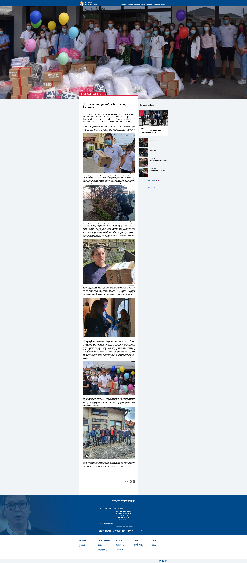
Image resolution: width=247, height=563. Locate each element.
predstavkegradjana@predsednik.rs (123, 526)
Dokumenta (157, 4)
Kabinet (99, 544)
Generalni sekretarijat (139, 4)
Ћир (167, 1)
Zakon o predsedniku (138, 543)
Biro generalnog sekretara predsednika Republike (103, 551)
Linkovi (153, 544)
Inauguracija (82, 544)
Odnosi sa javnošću (120, 549)
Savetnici (100, 545)
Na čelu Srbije (82, 548)
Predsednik (130, 4)
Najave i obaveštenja (120, 545)
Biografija (81, 543)
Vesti (117, 543)
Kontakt (163, 4)
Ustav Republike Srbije (139, 545)
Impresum (154, 545)
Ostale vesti (152, 180)
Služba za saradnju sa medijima (105, 548)
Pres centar (149, 4)
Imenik (153, 543)
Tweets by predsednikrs (153, 187)
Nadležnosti (82, 545)
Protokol (100, 546)
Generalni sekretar (102, 543)
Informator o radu (138, 544)
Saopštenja (118, 544)
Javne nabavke (137, 548)
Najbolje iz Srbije (119, 546)
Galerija (117, 548)
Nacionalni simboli (138, 546)
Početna (123, 4)
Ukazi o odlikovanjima (84, 546)
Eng (164, 1)
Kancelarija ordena (102, 549)
